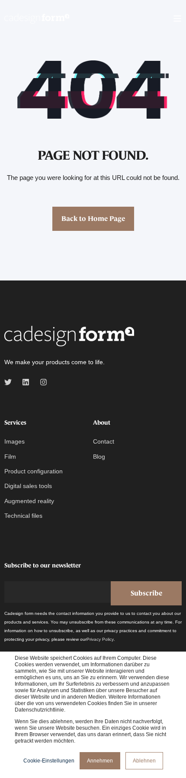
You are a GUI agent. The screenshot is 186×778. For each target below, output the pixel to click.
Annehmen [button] (100, 761)
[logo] (69, 336)
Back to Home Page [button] (93, 218)
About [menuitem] (101, 422)
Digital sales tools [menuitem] (28, 485)
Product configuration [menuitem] (33, 471)
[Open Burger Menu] (177, 18)
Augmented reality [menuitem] (29, 501)
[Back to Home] (36, 18)
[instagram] (41, 382)
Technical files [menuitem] (23, 515)
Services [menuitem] (15, 422)
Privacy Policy (100, 639)
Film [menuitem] (10, 456)
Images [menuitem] (14, 441)
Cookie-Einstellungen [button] (48, 761)
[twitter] (10, 382)
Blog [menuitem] (99, 456)
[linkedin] (26, 382)
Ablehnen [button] (144, 761)
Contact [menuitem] (103, 441)
